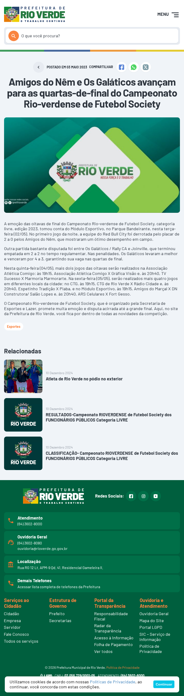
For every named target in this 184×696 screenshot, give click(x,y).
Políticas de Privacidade (112, 681)
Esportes (13, 326)
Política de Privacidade (122, 667)
